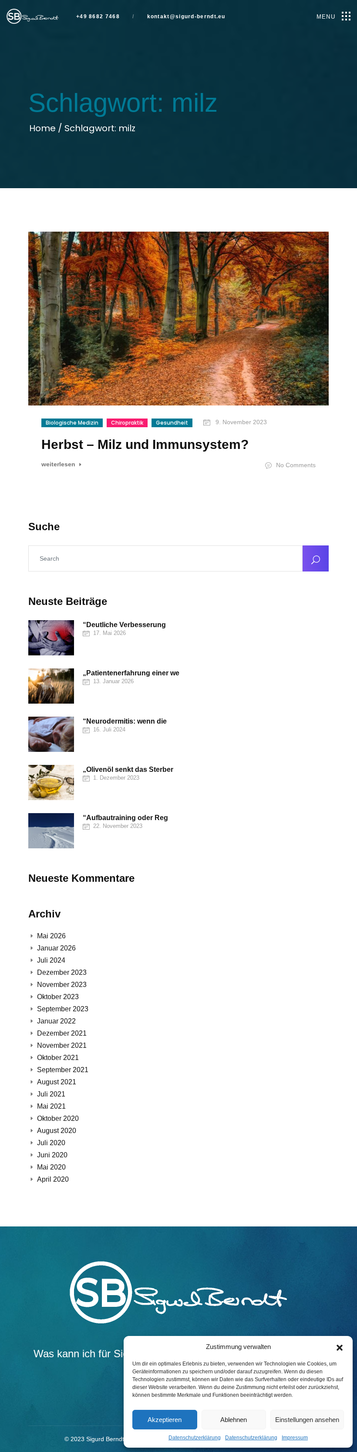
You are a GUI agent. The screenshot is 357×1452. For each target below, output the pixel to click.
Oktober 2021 (58, 1057)
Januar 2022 (56, 1021)
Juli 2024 (51, 960)
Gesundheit (172, 422)
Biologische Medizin (72, 422)
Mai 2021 (51, 1106)
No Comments (295, 465)
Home (43, 128)
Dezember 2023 (62, 972)
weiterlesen (59, 464)
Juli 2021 (51, 1094)
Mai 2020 (51, 1167)
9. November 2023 (240, 422)
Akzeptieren (165, 1419)
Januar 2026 (56, 948)
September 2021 (62, 1069)
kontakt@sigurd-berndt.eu (185, 17)
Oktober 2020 (58, 1118)
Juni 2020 (52, 1155)
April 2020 (53, 1179)
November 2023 (62, 984)
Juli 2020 (51, 1142)
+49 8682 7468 (98, 17)
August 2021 (56, 1082)
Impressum (295, 1438)
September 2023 (62, 1009)
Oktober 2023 (58, 996)
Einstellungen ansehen (307, 1419)
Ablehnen (233, 1419)
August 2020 (56, 1130)
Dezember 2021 (62, 1033)
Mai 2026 (51, 936)
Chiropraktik (127, 422)
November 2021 (62, 1045)
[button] (339, 1346)
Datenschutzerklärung (194, 1438)
